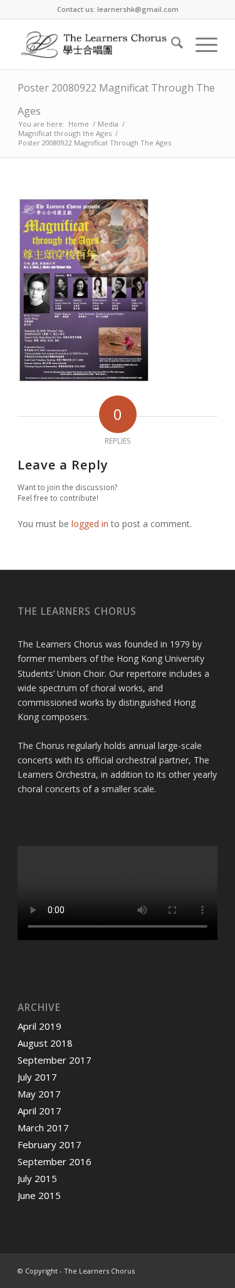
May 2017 (39, 1093)
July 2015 (37, 1178)
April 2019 (39, 1026)
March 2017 (43, 1127)
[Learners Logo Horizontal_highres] (97, 44)
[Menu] (200, 44)
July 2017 (37, 1077)
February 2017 (49, 1144)
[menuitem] (171, 44)
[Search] (171, 44)
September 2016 (54, 1161)
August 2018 (45, 1043)
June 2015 (39, 1195)
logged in (89, 524)
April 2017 (39, 1110)
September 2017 (54, 1060)
